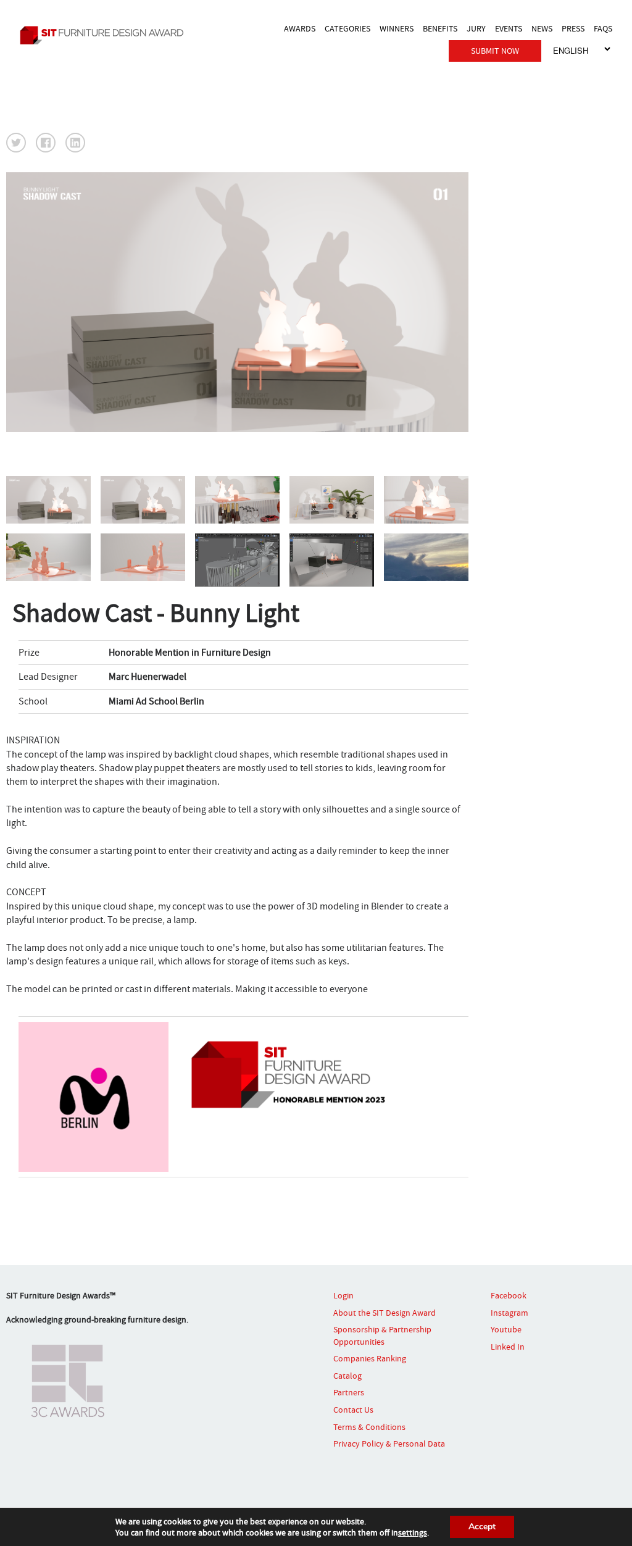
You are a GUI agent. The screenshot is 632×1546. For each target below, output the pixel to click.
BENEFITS (440, 28)
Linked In (508, 1346)
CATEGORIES (347, 28)
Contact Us (353, 1409)
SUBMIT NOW (495, 50)
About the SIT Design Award (384, 1312)
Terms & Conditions (369, 1426)
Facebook (508, 1295)
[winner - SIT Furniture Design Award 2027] (105, 35)
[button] (16, 143)
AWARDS (299, 28)
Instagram (509, 1312)
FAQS (603, 28)
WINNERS (397, 28)
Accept (482, 1526)
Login (343, 1295)
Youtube (506, 1329)
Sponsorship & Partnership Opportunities (382, 1335)
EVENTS (508, 28)
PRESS (573, 28)
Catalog (347, 1375)
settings (412, 1532)
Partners (348, 1392)
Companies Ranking (369, 1358)
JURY (476, 28)
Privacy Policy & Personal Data (389, 1443)
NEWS (541, 28)
